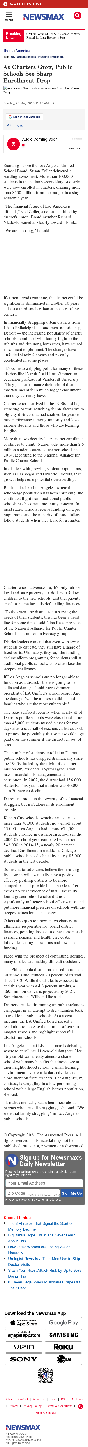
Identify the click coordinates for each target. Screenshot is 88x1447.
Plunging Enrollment (51, 57)
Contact (23, 1399)
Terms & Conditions (59, 1406)
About (10, 1399)
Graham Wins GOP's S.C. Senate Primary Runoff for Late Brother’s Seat (53, 36)
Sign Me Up (72, 1193)
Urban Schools (26, 57)
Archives (77, 1399)
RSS (64, 1399)
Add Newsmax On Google (26, 117)
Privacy (9, 1199)
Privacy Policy (32, 1406)
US (13, 57)
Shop (53, 1399)
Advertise (39, 1399)
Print (10, 125)
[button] (77, 15)
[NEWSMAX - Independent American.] (44, 16)
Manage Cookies (45, 1412)
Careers (13, 1406)
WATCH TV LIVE (26, 4)
